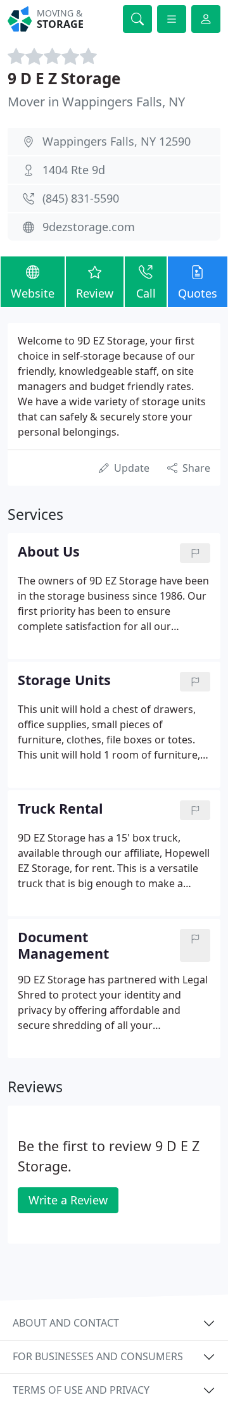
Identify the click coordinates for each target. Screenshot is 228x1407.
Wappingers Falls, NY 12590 (116, 141)
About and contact (66, 1323)
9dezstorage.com (88, 226)
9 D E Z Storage (64, 78)
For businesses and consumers (98, 1356)
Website (32, 293)
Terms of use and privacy (81, 1390)
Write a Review (68, 1200)
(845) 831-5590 (80, 198)
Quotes (197, 293)
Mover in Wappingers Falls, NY (96, 101)
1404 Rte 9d (73, 169)
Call (146, 293)
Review (94, 293)
